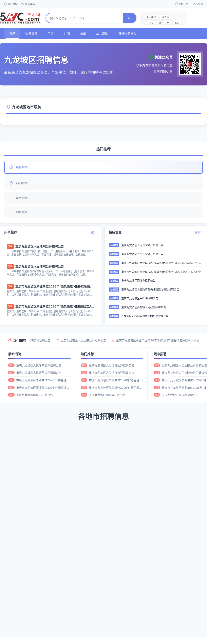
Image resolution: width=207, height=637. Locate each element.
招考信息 (31, 33)
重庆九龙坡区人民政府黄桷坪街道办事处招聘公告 (150, 289)
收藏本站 (30, 3)
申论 (51, 33)
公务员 (165, 16)
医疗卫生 (164, 23)
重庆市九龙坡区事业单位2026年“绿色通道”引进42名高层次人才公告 (55, 286)
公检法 (150, 23)
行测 (67, 33)
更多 (93, 232)
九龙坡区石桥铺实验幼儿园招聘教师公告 (145, 316)
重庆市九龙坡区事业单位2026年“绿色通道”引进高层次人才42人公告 (55, 306)
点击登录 (198, 3)
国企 (177, 23)
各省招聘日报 (127, 33)
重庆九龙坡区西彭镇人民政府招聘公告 (143, 307)
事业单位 (151, 16)
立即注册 (183, 3)
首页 (12, 33)
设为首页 (12, 3)
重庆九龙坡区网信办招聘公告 (138, 280)
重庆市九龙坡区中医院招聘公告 (139, 298)
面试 (83, 33)
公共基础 (102, 33)
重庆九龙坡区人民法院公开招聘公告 (39, 246)
